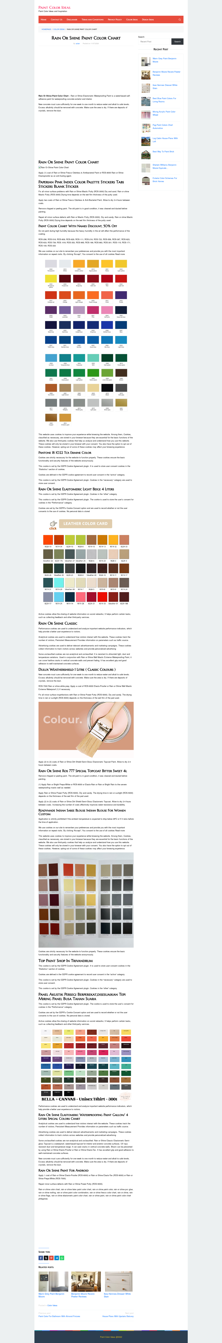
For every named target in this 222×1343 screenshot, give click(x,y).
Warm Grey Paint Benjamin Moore (51, 1295)
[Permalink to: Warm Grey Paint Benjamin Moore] (53, 1282)
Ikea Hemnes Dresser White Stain (117, 1295)
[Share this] (41, 1258)
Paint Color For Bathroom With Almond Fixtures (59, 1315)
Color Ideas (52, 1305)
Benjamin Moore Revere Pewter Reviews (83, 1295)
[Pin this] (51, 1258)
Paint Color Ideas (54, 7)
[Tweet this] (46, 1258)
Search (141, 36)
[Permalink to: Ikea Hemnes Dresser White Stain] (119, 1282)
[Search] (179, 19)
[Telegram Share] (56, 1258)
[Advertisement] (86, 70)
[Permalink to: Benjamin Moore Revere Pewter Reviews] (86, 1281)
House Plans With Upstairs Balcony (118, 1315)
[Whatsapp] (62, 1258)
